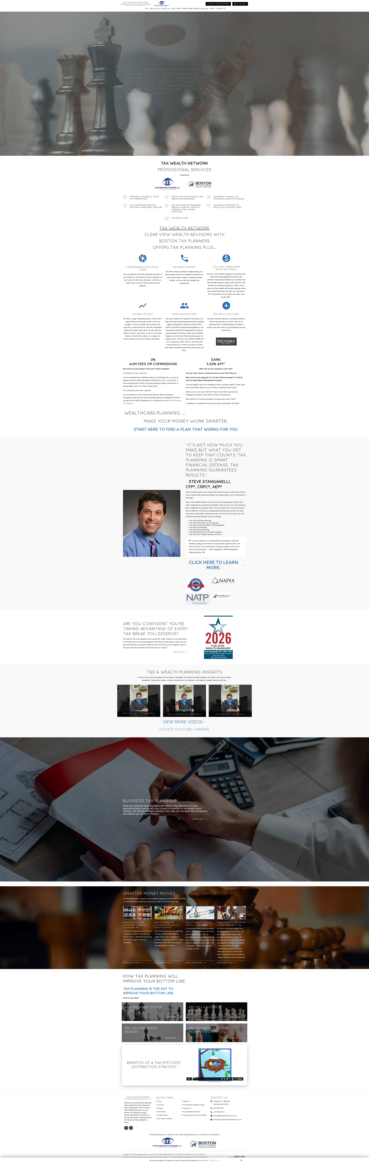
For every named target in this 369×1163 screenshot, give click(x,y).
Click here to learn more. (213, 565)
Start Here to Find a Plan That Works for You (186, 429)
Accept (213, 1160)
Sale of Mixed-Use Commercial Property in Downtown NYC (167, 925)
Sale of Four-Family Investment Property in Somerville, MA (135, 925)
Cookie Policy (204, 1160)
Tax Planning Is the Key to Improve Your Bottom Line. (148, 990)
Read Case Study (131, 963)
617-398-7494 (241, 4)
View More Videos (183, 721)
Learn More (197, 92)
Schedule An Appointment (218, 4)
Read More (178, 652)
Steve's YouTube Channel (184, 729)
